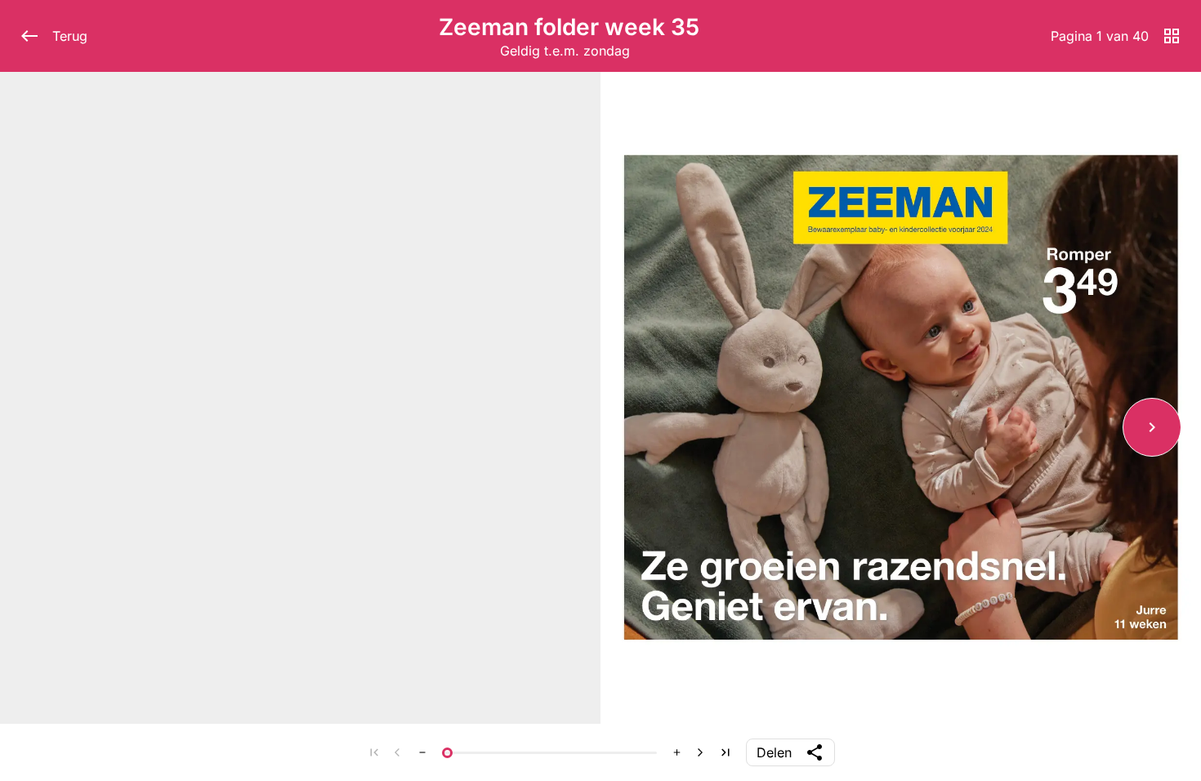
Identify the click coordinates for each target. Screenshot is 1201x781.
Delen (774, 752)
